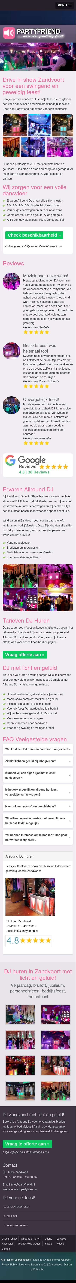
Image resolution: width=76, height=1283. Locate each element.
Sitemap (37, 1259)
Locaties (61, 1238)
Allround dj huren (30, 1238)
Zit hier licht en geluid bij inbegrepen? (38, 761)
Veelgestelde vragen (29, 1243)
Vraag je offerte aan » (27, 1143)
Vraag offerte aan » (25, 654)
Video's (60, 1243)
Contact (6, 1248)
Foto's (48, 1243)
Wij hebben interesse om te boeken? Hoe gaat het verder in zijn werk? (38, 837)
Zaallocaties (55, 1264)
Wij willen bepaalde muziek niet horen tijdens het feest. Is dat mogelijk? (38, 820)
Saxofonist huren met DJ (32, 1264)
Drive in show (9, 1238)
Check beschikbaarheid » (34, 235)
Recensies (7, 1243)
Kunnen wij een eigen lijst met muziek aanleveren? (38, 775)
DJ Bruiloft (10, 1215)
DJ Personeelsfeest (16, 1225)
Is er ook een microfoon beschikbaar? (38, 806)
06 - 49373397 (27, 926)
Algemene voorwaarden (57, 1259)
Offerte (48, 1238)
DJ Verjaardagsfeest (16, 1206)
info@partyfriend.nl (26, 931)
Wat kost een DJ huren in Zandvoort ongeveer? (38, 749)
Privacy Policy (9, 1264)
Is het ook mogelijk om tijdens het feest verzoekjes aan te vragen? (38, 791)
